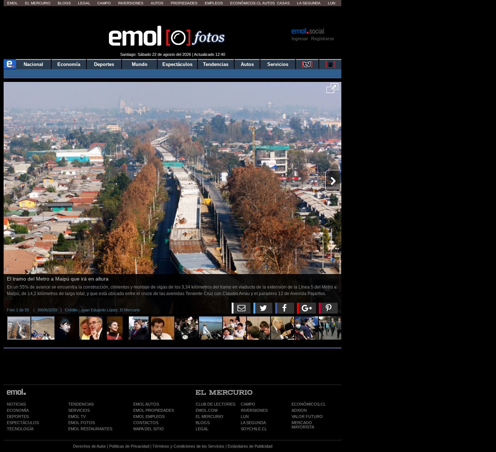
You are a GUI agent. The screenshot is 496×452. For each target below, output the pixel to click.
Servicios (277, 64)
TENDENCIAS (81, 404)
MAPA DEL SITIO (148, 429)
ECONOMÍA (18, 410)
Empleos (214, 3)
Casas (283, 3)
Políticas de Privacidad (129, 446)
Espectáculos (177, 64)
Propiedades (184, 3)
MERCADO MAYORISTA (303, 424)
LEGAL (202, 429)
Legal (84, 3)
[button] (332, 90)
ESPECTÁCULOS (23, 422)
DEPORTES (18, 416)
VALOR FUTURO (307, 416)
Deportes (104, 64)
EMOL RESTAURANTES (90, 429)
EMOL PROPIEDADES (153, 410)
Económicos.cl (245, 3)
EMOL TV (77, 416)
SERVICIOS (79, 410)
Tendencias (215, 64)
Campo (104, 3)
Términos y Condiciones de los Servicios (188, 446)
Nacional (33, 64)
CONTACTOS (145, 422)
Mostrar (172, 16)
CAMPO (248, 404)
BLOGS (203, 422)
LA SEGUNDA (253, 422)
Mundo (139, 64)
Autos (157, 3)
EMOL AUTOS (146, 404)
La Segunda (309, 3)
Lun (331, 3)
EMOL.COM (206, 410)
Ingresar (300, 38)
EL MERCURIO (209, 416)
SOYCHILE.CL (254, 429)
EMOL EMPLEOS (148, 416)
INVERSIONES (254, 410)
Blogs (64, 3)
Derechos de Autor (89, 446)
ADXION (299, 410)
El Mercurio (37, 3)
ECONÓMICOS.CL (309, 404)
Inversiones (130, 3)
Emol (12, 3)
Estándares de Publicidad (250, 446)
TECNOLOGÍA (20, 429)
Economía (68, 64)
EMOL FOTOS (81, 422)
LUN (245, 416)
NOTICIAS (16, 404)
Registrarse (322, 38)
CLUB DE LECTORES (215, 404)
